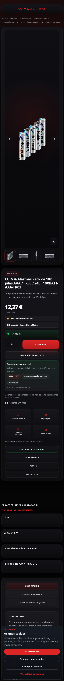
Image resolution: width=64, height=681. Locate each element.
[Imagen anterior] (9, 139)
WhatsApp (13, 382)
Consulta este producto (32, 449)
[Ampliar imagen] (53, 241)
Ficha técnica (32, 457)
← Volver (32, 466)
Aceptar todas (32, 651)
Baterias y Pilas (40, 18)
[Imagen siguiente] (54, 139)
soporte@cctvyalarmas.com (35, 376)
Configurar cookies (32, 666)
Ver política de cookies (32, 674)
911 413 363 (14, 376)
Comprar (41, 344)
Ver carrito (32, 474)
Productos (13, 18)
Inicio (3, 18)
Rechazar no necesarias (32, 659)
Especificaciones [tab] (32, 594)
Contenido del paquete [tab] (32, 603)
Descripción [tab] (32, 586)
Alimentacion (25, 18)
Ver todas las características (17, 510)
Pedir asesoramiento (32, 355)
